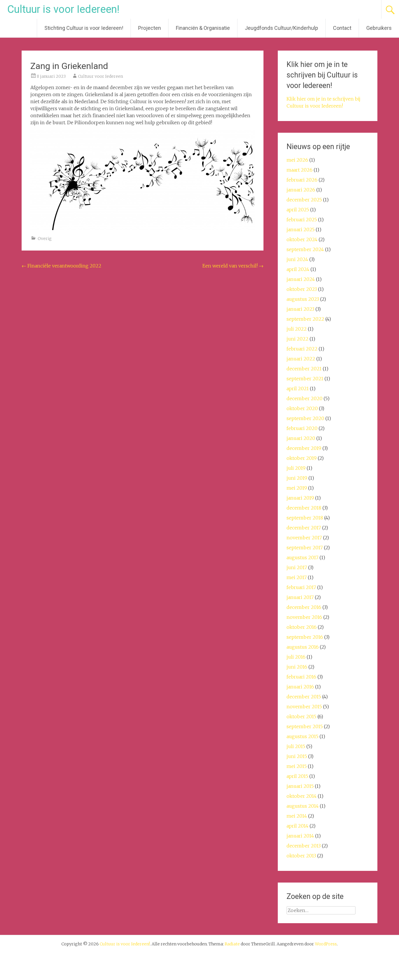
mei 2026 (297, 160)
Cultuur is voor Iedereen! (63, 9)
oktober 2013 (301, 856)
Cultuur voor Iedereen (100, 76)
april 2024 (298, 269)
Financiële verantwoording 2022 (61, 266)
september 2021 (305, 378)
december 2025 (304, 200)
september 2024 (305, 249)
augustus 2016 (303, 647)
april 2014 (297, 826)
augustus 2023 (303, 299)
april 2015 (297, 776)
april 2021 (298, 388)
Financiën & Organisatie (203, 28)
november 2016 (304, 617)
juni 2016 (297, 667)
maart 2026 (300, 170)
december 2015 (304, 697)
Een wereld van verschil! (232, 266)
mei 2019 (297, 488)
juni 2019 (297, 478)
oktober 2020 (302, 408)
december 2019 (304, 448)
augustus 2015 (302, 736)
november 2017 (304, 538)
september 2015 (305, 726)
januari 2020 (301, 438)
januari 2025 (301, 229)
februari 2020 (302, 428)
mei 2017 (297, 577)
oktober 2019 (302, 458)
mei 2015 (297, 766)
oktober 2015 (301, 716)
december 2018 (304, 508)
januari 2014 (300, 836)
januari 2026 (301, 190)
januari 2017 (300, 597)
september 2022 (305, 319)
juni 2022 (297, 339)
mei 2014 (297, 816)
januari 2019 (300, 498)
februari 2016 (301, 677)
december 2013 (304, 846)
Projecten (149, 28)
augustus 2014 (303, 806)
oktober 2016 (302, 627)
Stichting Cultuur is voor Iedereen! (83, 28)
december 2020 (304, 398)
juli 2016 (296, 657)
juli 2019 (296, 468)
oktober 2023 (302, 289)
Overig (45, 238)
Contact (342, 28)
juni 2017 (297, 567)
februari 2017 (301, 587)
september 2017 (305, 547)
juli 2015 (296, 746)
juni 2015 (297, 756)
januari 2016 (300, 687)
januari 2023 (300, 309)
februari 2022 (302, 349)
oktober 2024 (302, 239)
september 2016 (305, 637)
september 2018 (305, 518)
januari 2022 (301, 359)
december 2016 (304, 607)
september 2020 (305, 418)
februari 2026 (302, 180)
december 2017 (304, 528)
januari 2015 (300, 786)
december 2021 (304, 369)
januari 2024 (301, 279)
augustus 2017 (302, 557)
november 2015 (304, 706)
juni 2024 (297, 259)
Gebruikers (379, 28)
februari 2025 (302, 219)
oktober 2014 (302, 796)
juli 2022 (297, 329)
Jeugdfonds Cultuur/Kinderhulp (281, 28)
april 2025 (298, 210)
